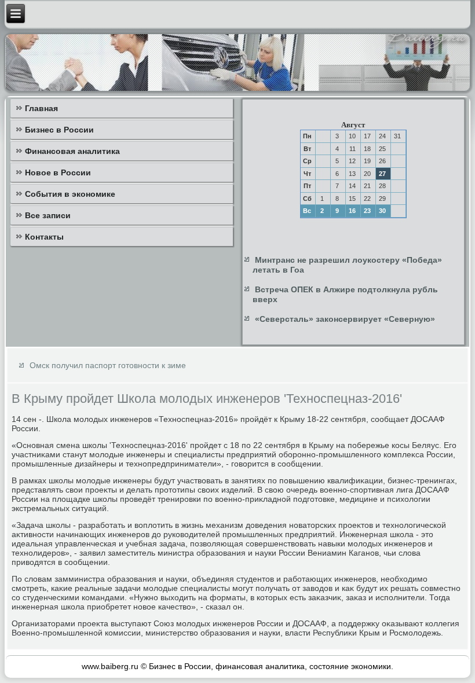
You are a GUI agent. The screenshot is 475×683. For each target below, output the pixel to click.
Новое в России (58, 172)
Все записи (48, 215)
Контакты (44, 236)
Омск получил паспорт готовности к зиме (108, 365)
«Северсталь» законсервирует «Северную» (345, 319)
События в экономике (70, 194)
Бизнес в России (59, 129)
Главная (41, 108)
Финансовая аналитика (72, 151)
